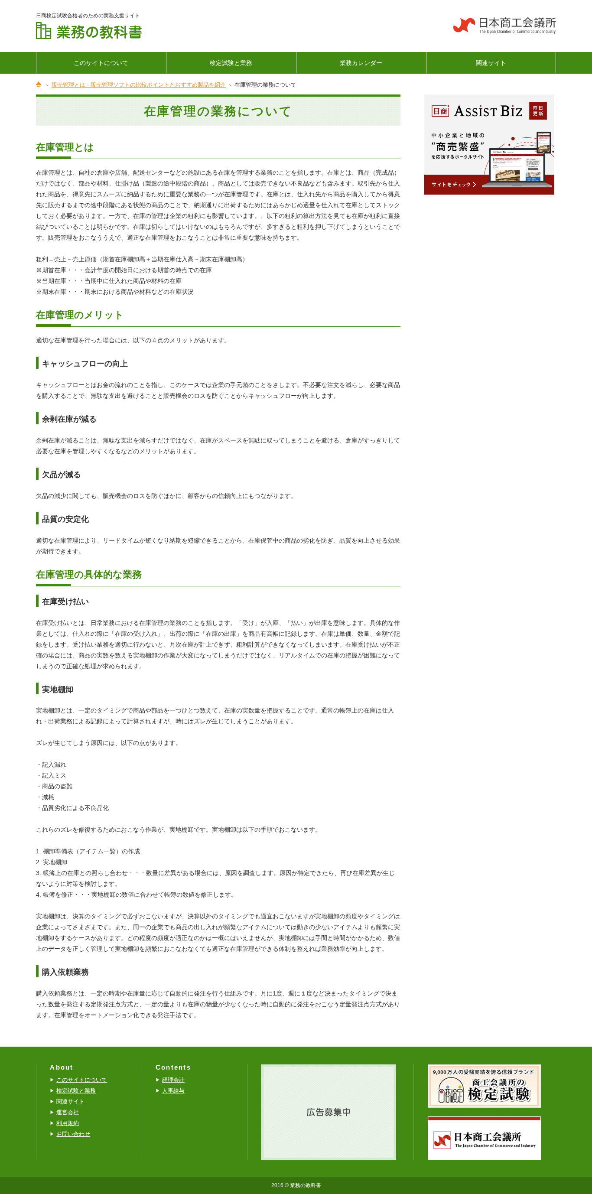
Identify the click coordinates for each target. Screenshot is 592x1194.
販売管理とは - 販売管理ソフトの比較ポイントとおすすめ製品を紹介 (139, 84)
